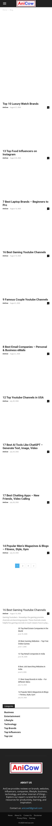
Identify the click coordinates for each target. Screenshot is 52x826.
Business (9, 712)
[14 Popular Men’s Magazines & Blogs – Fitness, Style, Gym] (26, 526)
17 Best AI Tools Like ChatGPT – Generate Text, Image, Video (23, 446)
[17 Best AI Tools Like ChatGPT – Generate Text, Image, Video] (26, 424)
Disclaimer (38, 815)
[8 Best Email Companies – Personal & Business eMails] (26, 327)
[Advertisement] (26, 40)
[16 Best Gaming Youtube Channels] (26, 232)
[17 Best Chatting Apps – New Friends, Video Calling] (26, 475)
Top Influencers (12, 732)
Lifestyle (8, 720)
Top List (8, 736)
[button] (4, 3)
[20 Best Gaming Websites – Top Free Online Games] (9, 644)
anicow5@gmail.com (32, 808)
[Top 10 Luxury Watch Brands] (26, 83)
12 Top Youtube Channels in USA (23, 397)
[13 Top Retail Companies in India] (9, 657)
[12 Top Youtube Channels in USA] (26, 377)
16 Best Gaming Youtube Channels (24, 252)
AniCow (5, 107)
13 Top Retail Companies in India (31, 654)
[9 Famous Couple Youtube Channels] (26, 279)
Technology (10, 724)
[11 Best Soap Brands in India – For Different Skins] (9, 682)
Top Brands (10, 728)
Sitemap (32, 818)
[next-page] (33, 566)
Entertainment (12, 716)
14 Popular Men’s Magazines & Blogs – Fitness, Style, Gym (26, 547)
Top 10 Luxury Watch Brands (21, 103)
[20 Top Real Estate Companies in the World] (9, 631)
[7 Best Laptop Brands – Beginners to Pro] (26, 181)
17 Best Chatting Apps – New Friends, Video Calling (21, 497)
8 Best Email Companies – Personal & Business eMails (25, 348)
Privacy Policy (22, 818)
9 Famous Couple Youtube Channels (25, 299)
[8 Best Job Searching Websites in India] (9, 670)
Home (5, 10)
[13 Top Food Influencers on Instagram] (26, 131)
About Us (18, 815)
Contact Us (28, 815)
